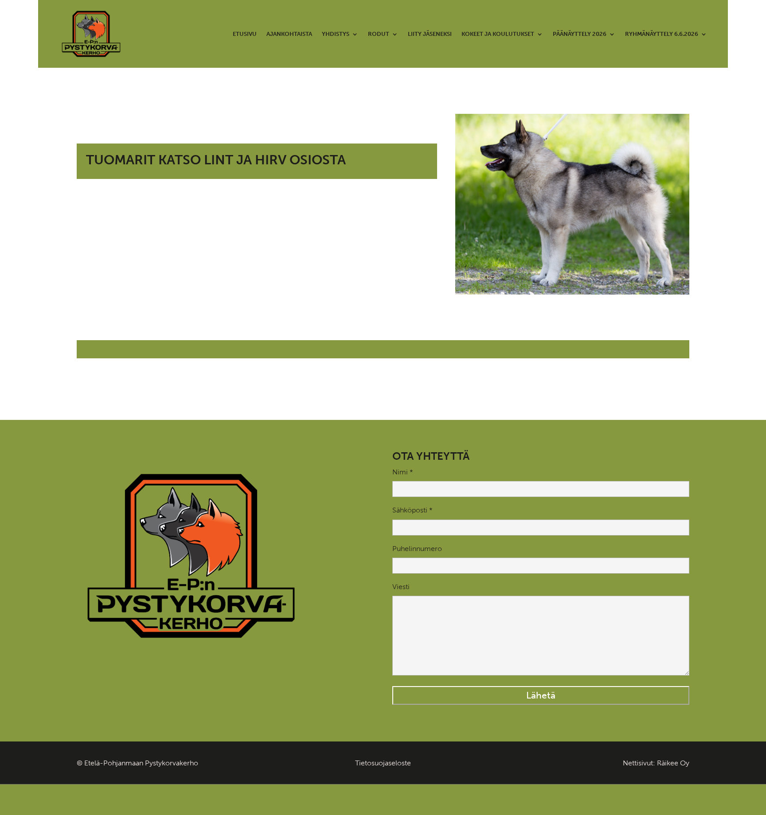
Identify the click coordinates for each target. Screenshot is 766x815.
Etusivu (245, 34)
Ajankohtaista (289, 34)
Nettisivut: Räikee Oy (656, 763)
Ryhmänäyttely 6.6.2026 (661, 34)
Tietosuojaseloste (383, 763)
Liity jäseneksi (430, 34)
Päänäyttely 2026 (579, 34)
